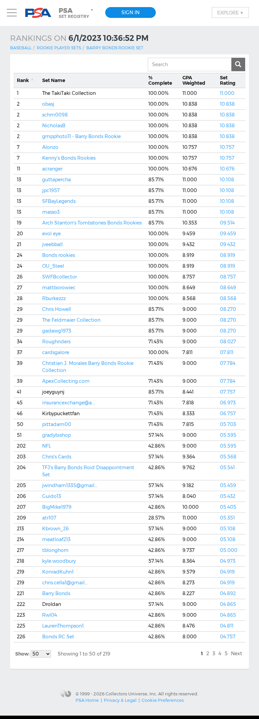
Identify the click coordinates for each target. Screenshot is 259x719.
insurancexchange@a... (68, 403)
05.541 (227, 467)
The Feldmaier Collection (71, 320)
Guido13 (51, 496)
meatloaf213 (56, 539)
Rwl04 (49, 615)
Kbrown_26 (55, 529)
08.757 (228, 277)
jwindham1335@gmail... (69, 485)
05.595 (228, 435)
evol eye (51, 234)
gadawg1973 (56, 331)
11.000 (227, 93)
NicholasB (53, 126)
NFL (46, 446)
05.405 (228, 507)
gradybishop (56, 435)
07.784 (227, 363)
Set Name (53, 80)
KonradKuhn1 (58, 572)
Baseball (20, 47)
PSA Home (87, 700)
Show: (23, 654)
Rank (23, 80)
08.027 (228, 342)
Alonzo (50, 147)
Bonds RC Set (58, 637)
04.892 (228, 593)
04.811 (226, 626)
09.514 (227, 223)
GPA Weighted (193, 80)
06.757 (228, 413)
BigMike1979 (56, 507)
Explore (230, 12)
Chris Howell (56, 309)
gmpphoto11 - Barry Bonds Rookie (81, 136)
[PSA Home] (40, 13)
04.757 (227, 637)
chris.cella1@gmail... (65, 583)
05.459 (228, 485)
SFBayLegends (59, 201)
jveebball (52, 244)
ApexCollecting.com (66, 381)
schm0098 (55, 115)
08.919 (227, 255)
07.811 (226, 352)
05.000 (228, 550)
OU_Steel (53, 266)
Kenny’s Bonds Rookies (68, 158)
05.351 (227, 518)
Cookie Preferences (163, 700)
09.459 (228, 234)
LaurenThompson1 (63, 626)
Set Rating (227, 80)
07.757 (227, 392)
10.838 (227, 104)
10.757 (227, 147)
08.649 (228, 288)
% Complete (160, 80)
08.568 (228, 298)
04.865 (228, 604)
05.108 (227, 529)
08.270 (228, 309)
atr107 (49, 518)
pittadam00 (56, 424)
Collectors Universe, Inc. (131, 693)
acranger (52, 169)
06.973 (228, 403)
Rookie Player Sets (59, 47)
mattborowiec (59, 288)
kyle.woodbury (59, 561)
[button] (76, 12)
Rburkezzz (54, 298)
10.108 (227, 180)
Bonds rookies (58, 255)
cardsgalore (55, 352)
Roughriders (56, 342)
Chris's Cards (56, 457)
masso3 (51, 212)
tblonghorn (55, 550)
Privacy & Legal (120, 700)
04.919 (227, 572)
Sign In (130, 12)
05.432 (227, 496)
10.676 (227, 169)
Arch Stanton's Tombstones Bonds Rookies (92, 223)
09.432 (227, 244)
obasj (48, 104)
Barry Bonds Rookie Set (114, 47)
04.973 (227, 561)
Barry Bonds (56, 593)
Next (236, 653)
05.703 (228, 424)
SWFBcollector (59, 277)
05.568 (228, 457)
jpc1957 (51, 190)
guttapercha (56, 180)
